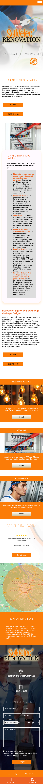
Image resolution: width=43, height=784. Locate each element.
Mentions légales (13, 774)
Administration (30, 774)
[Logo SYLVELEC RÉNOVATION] (21, 36)
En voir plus (21, 555)
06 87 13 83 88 (13, 114)
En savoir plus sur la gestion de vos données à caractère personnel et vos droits (20, 754)
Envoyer (21, 762)
